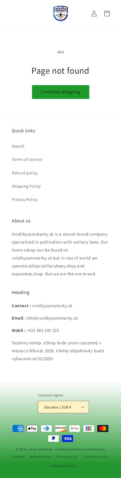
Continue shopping (60, 92)
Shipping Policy (26, 186)
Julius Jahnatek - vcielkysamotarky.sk (57, 449)
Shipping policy (63, 466)
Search (18, 146)
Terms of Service (27, 159)
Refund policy (25, 173)
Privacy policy (67, 456)
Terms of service (95, 456)
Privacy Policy (24, 199)
